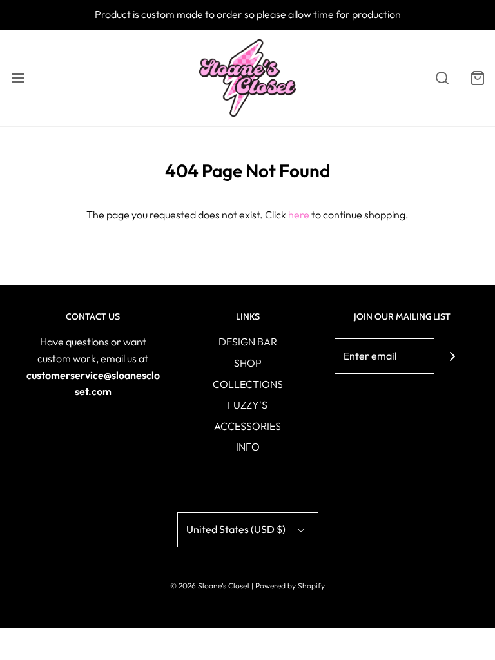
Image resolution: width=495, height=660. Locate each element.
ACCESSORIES (247, 426)
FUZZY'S (247, 404)
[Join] (452, 356)
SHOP (248, 362)
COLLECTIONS (248, 384)
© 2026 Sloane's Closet (209, 585)
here (298, 214)
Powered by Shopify (290, 585)
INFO (248, 446)
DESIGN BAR (247, 341)
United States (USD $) (236, 529)
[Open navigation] (17, 77)
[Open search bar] (442, 77)
